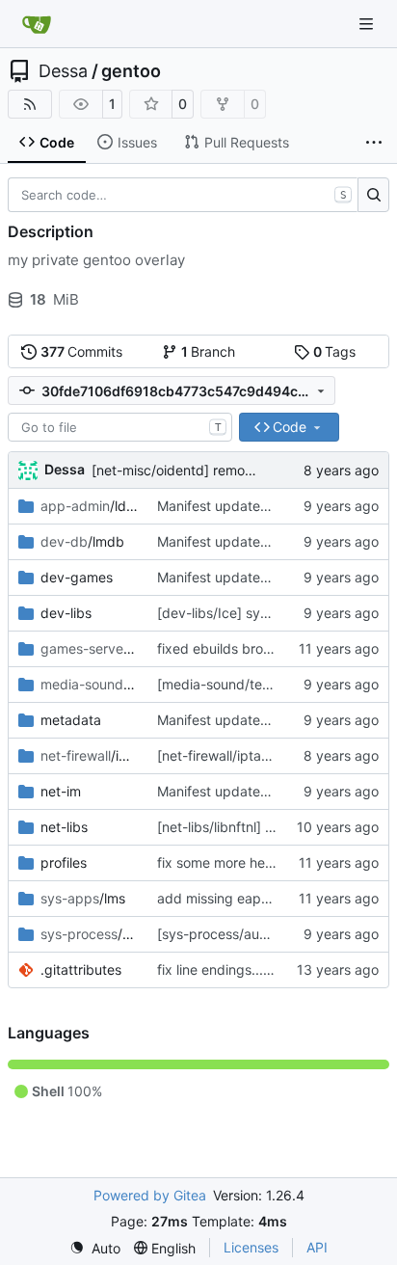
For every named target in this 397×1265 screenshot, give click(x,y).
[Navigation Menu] (368, 24)
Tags (335, 351)
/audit (89, 934)
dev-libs (66, 613)
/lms (82, 898)
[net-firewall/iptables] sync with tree (270, 755)
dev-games (76, 577)
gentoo (131, 71)
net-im (60, 791)
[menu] (94, 1248)
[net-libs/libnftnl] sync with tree (255, 827)
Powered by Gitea (149, 1195)
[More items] (373, 142)
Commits (81, 351)
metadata (70, 720)
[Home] (37, 24)
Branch (208, 351)
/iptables (89, 755)
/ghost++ (89, 648)
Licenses (251, 1247)
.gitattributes (80, 969)
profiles (63, 862)
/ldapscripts (89, 506)
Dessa (63, 71)
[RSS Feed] (30, 104)
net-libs (64, 827)
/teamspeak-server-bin (89, 684)
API (317, 1247)
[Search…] (373, 194)
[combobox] (120, 427)
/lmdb (82, 541)
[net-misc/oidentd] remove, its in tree (209, 470)
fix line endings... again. (231, 969)
